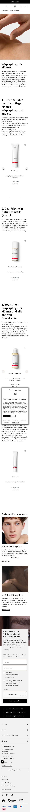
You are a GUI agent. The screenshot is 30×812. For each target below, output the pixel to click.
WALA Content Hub (6, 789)
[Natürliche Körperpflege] (15, 579)
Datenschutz (5, 779)
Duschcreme (15, 171)
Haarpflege (11, 131)
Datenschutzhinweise (11, 674)
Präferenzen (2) (15, 420)
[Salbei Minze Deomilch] (15, 251)
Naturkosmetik (20, 712)
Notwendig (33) (7, 420)
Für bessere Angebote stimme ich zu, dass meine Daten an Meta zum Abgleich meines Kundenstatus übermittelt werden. (14, 683)
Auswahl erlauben (15, 422)
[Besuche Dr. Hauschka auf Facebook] (2, 795)
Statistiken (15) (23, 420)
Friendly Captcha (23, 695)
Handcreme (9, 429)
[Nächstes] (26, 168)
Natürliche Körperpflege (12, 595)
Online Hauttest (15, 1)
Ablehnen (13, 416)
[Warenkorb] (27, 6)
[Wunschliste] (24, 6)
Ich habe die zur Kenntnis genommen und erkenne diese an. (12, 675)
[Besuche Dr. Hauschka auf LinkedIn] (12, 795)
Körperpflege (19, 83)
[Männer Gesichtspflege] (15, 530)
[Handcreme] (15, 461)
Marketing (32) (7, 422)
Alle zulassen (6, 416)
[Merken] (25, 145)
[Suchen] (6, 6)
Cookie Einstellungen (7, 782)
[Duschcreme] (15, 155)
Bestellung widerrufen (15, 770)
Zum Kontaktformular (7, 765)
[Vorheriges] (3, 168)
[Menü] (3, 6)
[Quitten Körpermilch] (15, 358)
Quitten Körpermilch (12, 326)
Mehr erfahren (6, 561)
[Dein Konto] (21, 6)
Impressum (4, 776)
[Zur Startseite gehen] (15, 6)
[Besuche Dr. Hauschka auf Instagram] (7, 795)
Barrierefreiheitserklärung (8, 786)
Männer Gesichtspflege (12, 546)
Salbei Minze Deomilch (15, 267)
